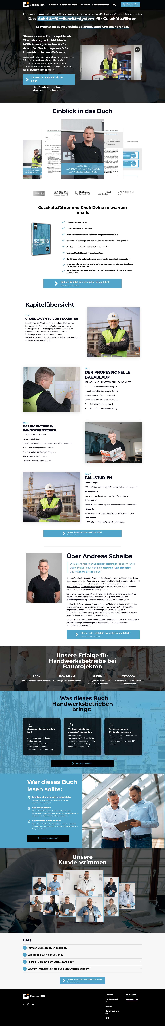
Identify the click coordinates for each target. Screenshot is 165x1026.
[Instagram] (29, 1004)
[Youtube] (34, 1004)
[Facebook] (24, 1004)
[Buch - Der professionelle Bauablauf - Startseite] (34, 4)
